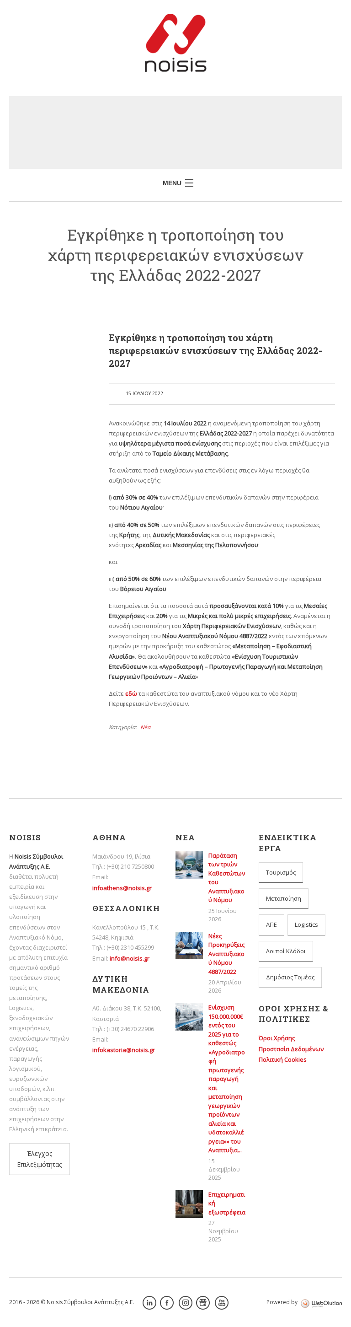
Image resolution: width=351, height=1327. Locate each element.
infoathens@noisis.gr (122, 888)
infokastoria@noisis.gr (123, 1050)
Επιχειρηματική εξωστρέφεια (42, 641)
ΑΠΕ (271, 924)
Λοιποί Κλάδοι (286, 951)
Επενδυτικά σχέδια (49, 711)
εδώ (131, 693)
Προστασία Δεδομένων (291, 1049)
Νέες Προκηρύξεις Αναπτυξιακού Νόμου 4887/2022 (50, 473)
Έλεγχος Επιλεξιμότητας (39, 1159)
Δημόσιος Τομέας (290, 977)
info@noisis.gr (129, 958)
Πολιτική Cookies (283, 1059)
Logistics (306, 924)
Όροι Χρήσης (277, 1038)
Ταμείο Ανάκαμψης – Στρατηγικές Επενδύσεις (51, 776)
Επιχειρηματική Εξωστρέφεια (42, 616)
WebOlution (321, 1303)
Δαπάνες (45, 695)
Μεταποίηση (283, 898)
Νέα (145, 727)
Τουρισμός (281, 872)
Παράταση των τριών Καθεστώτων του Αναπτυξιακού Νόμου (50, 439)
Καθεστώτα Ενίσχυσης (49, 733)
